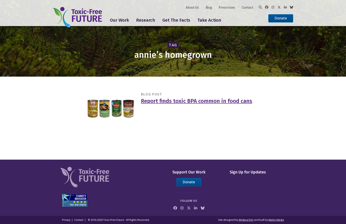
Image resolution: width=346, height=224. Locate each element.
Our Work (119, 20)
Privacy (66, 220)
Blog (209, 7)
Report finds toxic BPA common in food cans (196, 101)
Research (145, 20)
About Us (192, 7)
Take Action (209, 20)
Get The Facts (176, 20)
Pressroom (227, 7)
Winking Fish (246, 220)
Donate (281, 18)
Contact (247, 7)
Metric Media (276, 220)
